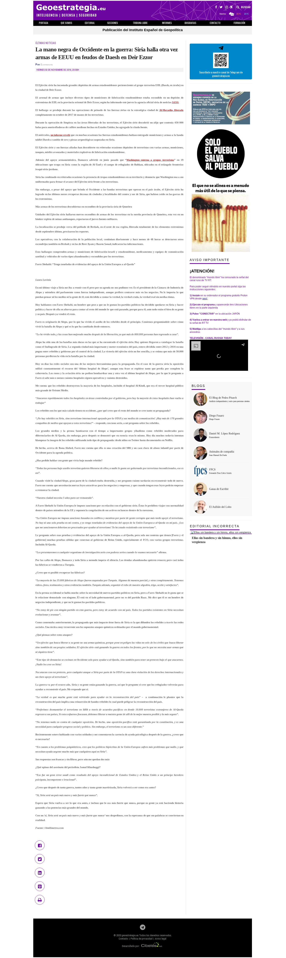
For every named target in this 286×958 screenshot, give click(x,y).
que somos (66, 23)
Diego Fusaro (216, 415)
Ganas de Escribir (219, 489)
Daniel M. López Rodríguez (224, 433)
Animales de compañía (221, 451)
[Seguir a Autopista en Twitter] (221, 8)
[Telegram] (143, 928)
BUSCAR (245, 7)
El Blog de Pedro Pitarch (223, 397)
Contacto (123, 938)
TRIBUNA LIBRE (140, 23)
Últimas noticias (45, 43)
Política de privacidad (142, 938)
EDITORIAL (90, 23)
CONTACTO (215, 23)
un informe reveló (60, 135)
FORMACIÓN (239, 23)
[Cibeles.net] (151, 946)
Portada (43, 23)
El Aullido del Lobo (220, 506)
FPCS (212, 469)
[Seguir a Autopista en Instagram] (226, 8)
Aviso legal (160, 938)
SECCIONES (112, 23)
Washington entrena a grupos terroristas (150, 159)
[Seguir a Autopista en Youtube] (231, 8)
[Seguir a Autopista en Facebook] (216, 8)
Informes (167, 23)
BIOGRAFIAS (190, 23)
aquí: (205, 298)
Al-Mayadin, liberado (171, 110)
